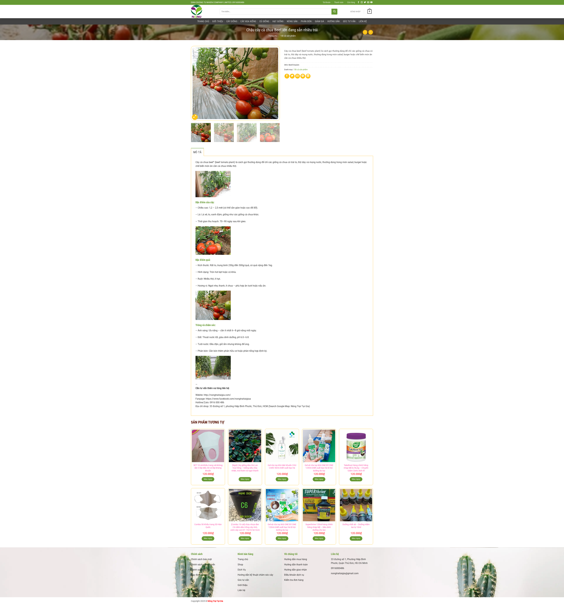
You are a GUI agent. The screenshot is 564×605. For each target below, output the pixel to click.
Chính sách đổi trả (200, 569)
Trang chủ (272, 36)
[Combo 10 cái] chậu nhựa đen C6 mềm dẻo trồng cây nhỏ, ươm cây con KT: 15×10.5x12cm (245, 527)
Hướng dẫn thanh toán (296, 564)
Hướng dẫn (333, 21)
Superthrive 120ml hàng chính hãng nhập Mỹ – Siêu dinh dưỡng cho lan (319, 527)
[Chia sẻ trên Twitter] (292, 76)
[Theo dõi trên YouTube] (371, 2)
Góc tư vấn (243, 580)
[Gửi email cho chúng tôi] (368, 2)
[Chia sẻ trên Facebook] (286, 76)
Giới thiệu (242, 585)
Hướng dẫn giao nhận (295, 569)
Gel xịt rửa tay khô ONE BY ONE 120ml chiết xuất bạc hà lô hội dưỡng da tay (282, 527)
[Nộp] (334, 12)
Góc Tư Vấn (349, 21)
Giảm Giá (319, 21)
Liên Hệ (363, 21)
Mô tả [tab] (197, 152)
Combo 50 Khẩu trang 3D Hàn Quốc (208, 525)
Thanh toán (338, 2)
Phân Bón (306, 21)
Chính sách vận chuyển (203, 564)
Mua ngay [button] (208, 479)
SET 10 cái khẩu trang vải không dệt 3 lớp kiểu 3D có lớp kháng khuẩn (208, 468)
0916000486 (337, 568)
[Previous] (196, 83)
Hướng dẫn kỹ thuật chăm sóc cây (255, 574)
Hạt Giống (278, 21)
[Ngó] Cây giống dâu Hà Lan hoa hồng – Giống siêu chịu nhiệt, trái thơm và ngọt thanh (244, 468)
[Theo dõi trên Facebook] (358, 2)
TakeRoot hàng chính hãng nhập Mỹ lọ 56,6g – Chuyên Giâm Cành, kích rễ (356, 468)
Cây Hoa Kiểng (248, 21)
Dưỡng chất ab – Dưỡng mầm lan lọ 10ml (356, 525)
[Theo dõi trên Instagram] (362, 2)
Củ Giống (264, 21)
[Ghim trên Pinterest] (302, 76)
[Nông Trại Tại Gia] (203, 11)
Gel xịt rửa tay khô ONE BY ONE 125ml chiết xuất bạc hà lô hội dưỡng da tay (319, 468)
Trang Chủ (203, 21)
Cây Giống (231, 21)
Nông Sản (292, 21)
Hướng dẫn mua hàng (295, 559)
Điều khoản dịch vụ (294, 574)
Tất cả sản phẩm (288, 36)
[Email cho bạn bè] (297, 76)
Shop (240, 564)
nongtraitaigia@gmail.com (345, 573)
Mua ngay (245, 479)
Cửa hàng (351, 2)
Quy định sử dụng (200, 574)
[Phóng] (195, 117)
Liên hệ (241, 590)
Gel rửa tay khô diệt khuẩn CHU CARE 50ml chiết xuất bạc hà (282, 466)
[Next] (274, 83)
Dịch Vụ (242, 569)
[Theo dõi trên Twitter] (365, 2)
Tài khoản (326, 2)
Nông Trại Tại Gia (215, 601)
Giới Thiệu (217, 21)
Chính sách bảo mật (201, 559)
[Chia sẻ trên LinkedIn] (308, 76)
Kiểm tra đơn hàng (293, 580)
